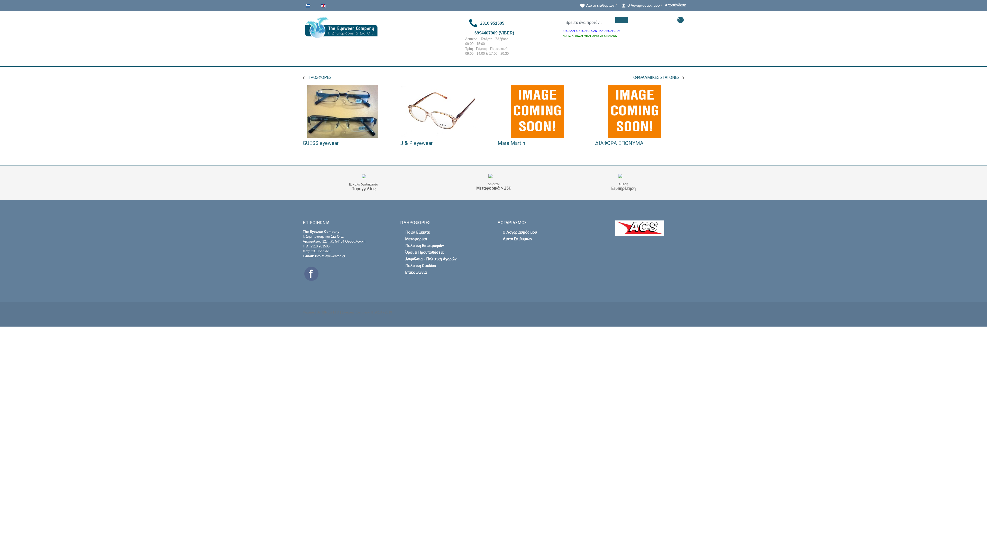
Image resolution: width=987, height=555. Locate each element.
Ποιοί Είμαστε (417, 232)
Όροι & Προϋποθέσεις (424, 252)
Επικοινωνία (416, 272)
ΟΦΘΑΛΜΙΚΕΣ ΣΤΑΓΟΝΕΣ (656, 77)
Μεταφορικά (416, 239)
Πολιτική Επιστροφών (424, 245)
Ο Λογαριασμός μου (520, 232)
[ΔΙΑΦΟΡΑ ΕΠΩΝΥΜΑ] (635, 111)
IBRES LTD (330, 312)
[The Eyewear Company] (380, 27)
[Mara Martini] (537, 111)
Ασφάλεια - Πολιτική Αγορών (430, 259)
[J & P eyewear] (440, 111)
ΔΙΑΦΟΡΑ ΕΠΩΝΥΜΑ (619, 143)
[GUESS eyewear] (342, 111)
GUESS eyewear (321, 143)
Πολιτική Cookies (420, 265)
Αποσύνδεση (675, 5)
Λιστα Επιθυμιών (517, 239)
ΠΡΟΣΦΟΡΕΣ (319, 77)
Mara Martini (512, 143)
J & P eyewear (416, 143)
